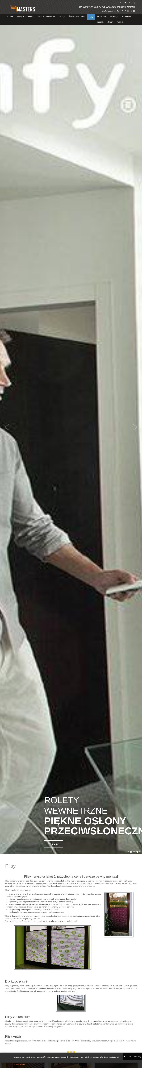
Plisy (10, 866)
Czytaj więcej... (20, 1064)
